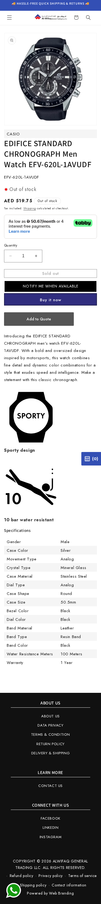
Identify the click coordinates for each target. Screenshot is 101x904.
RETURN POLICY (50, 744)
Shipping (29, 208)
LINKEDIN (51, 827)
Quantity (10, 245)
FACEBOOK (50, 818)
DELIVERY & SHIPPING (50, 753)
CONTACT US (50, 785)
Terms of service (82, 875)
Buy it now (50, 300)
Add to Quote (39, 319)
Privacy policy (51, 875)
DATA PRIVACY (50, 725)
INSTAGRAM (50, 837)
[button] (9, 17)
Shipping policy (33, 885)
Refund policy (21, 875)
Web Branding (61, 893)
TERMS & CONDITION (50, 734)
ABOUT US (50, 716)
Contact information (69, 885)
